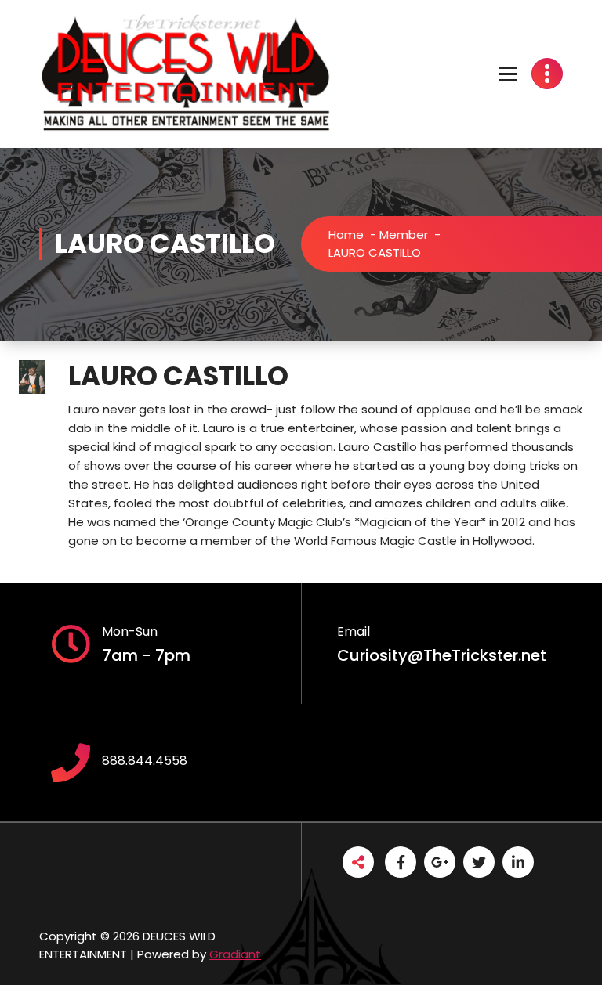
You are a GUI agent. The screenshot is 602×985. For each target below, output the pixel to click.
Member (403, 234)
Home (346, 234)
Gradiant (235, 954)
